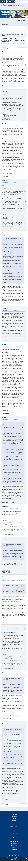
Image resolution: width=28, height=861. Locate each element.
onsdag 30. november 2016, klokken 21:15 (10, 53)
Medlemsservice (14, 841)
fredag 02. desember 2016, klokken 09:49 (9, 674)
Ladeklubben (14, 828)
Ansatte (14, 847)
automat (4, 92)
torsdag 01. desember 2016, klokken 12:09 (10, 419)
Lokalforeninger (14, 849)
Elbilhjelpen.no (10, 228)
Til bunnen (3, 48)
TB (3, 673)
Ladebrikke (14, 820)
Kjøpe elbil (14, 816)
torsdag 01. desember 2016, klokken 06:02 (10, 182)
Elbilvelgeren (14, 833)
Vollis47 (4, 123)
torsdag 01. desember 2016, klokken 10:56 (10, 235)
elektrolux (5, 180)
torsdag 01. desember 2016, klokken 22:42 (10, 628)
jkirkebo (4, 417)
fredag (4, 344)
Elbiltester (14, 818)
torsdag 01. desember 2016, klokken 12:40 (10, 508)
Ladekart (14, 831)
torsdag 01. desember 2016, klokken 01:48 (10, 125)
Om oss (14, 839)
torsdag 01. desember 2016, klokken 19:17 (10, 579)
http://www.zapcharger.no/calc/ (9, 632)
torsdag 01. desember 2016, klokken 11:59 (10, 346)
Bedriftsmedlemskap (14, 822)
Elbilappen (14, 830)
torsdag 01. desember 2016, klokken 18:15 (10, 540)
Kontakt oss (14, 843)
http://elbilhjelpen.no (6, 218)
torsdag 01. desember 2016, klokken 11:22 (10, 310)
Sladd (3, 51)
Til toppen (3, 804)
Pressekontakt (14, 845)
